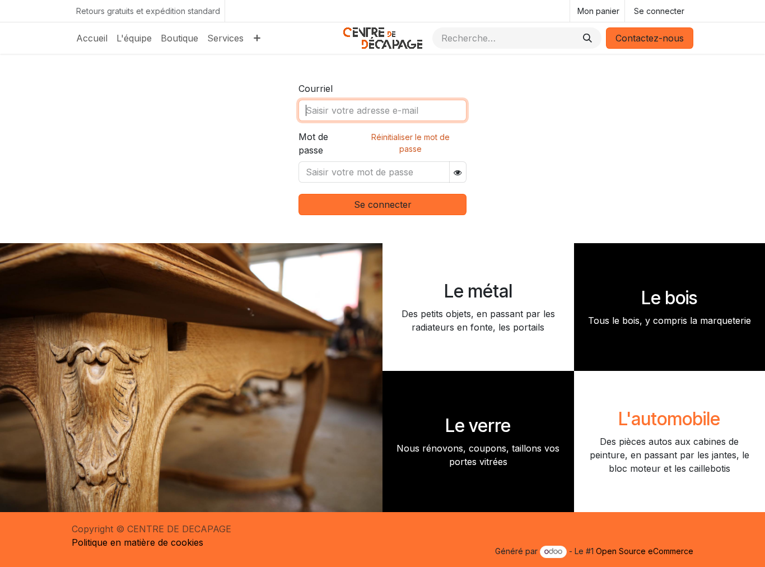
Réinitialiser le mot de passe (410, 143)
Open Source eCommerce (644, 551)
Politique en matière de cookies (137, 542)
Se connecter (659, 11)
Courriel (315, 88)
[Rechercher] (587, 38)
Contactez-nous (649, 38)
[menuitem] (92, 38)
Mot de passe (313, 143)
